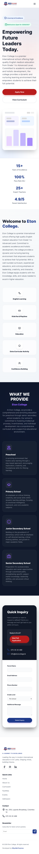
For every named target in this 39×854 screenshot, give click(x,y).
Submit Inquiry (19, 720)
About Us (6, 783)
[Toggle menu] (35, 4)
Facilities (5, 791)
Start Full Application (16, 639)
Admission (6, 799)
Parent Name (11, 666)
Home (4, 779)
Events (5, 795)
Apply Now (19, 92)
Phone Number (12, 685)
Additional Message (14, 704)
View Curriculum (19, 100)
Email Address (12, 675)
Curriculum (6, 787)
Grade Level (11, 695)
